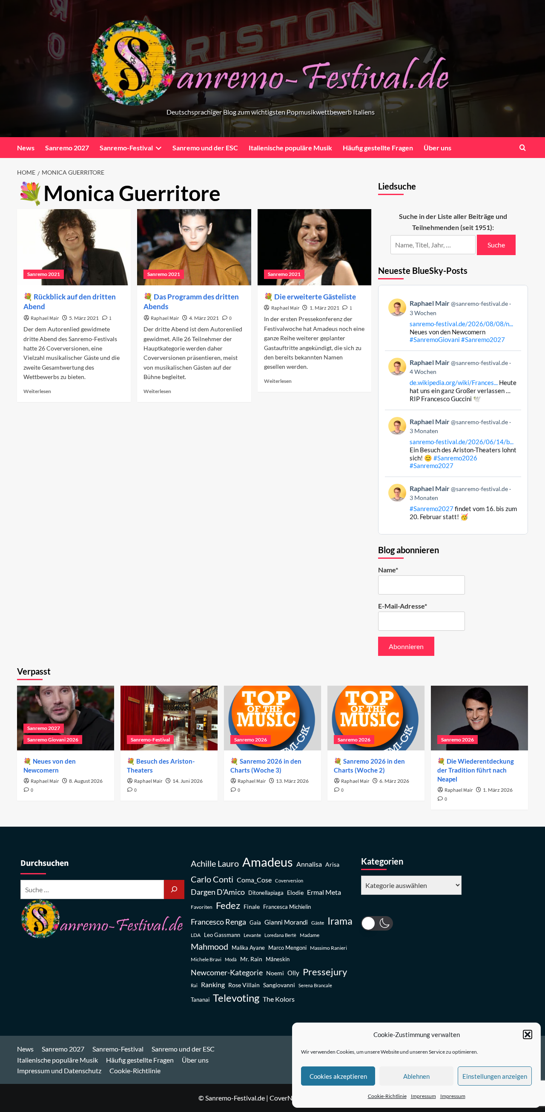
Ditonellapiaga (266, 893)
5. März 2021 (84, 318)
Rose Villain (244, 984)
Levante (252, 935)
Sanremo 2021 (43, 274)
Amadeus (267, 861)
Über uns (437, 148)
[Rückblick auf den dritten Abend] (74, 247)
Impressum (423, 1096)
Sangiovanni (279, 984)
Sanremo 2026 (250, 739)
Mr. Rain (251, 959)
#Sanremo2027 (483, 339)
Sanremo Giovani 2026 (52, 739)
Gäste (317, 922)
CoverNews (287, 1098)
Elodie (295, 892)
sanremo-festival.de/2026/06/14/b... (461, 441)
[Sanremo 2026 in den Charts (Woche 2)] (376, 718)
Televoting (236, 998)
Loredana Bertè (280, 935)
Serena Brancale (315, 985)
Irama (340, 921)
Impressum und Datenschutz (59, 1070)
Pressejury (325, 971)
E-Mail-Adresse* (402, 606)
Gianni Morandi (286, 922)
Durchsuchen (44, 863)
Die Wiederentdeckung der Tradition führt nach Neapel (475, 770)
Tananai (200, 1000)
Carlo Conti (212, 879)
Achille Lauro (215, 863)
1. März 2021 (324, 308)
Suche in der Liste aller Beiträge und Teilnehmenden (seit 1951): (453, 221)
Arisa (332, 864)
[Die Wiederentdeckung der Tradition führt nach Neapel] (479, 718)
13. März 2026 (292, 781)
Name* (388, 570)
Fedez (228, 905)
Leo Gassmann (222, 934)
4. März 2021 (204, 318)
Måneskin (278, 959)
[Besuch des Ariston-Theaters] (169, 718)
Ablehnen (416, 1076)
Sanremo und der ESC (205, 148)
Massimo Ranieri (328, 948)
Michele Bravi (206, 959)
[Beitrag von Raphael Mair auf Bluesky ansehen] (453, 502)
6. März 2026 (394, 781)
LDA (196, 935)
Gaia (255, 922)
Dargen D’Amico (218, 891)
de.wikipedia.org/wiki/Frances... (454, 382)
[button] (527, 1034)
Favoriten (201, 907)
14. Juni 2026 (187, 781)
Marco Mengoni (287, 948)
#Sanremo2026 (455, 458)
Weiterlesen (37, 391)
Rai (194, 985)
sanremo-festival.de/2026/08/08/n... (461, 324)
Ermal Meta (324, 892)
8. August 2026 (86, 781)
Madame (309, 935)
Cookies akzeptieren (338, 1076)
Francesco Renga (218, 921)
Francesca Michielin (287, 907)
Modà (231, 959)
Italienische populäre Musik (290, 148)
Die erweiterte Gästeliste (315, 296)
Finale (252, 906)
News (25, 148)
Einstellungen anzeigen (494, 1076)
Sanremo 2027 (67, 148)
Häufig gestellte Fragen (378, 148)
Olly (293, 973)
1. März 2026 (498, 790)
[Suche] (174, 889)
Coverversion (289, 880)
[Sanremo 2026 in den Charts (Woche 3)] (272, 718)
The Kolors (279, 999)
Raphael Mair (45, 318)
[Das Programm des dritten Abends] (194, 247)
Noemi (275, 973)
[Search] (522, 147)
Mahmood (209, 946)
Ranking (213, 984)
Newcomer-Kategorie (227, 972)
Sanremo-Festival (126, 148)
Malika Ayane (248, 948)
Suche (496, 245)
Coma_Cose (254, 880)
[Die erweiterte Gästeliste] (314, 247)
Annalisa (309, 864)
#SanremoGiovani (435, 339)
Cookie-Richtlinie (387, 1096)
